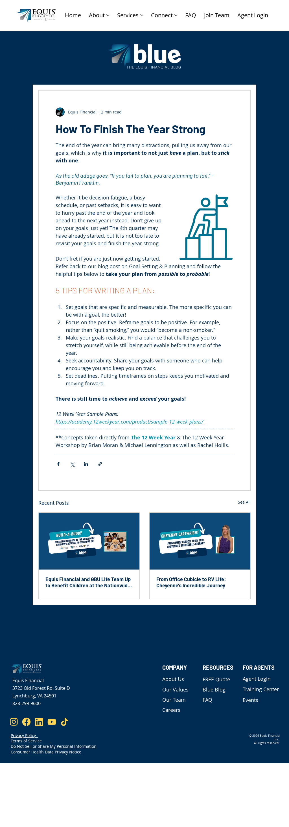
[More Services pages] (141, 15)
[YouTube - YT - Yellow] (52, 722)
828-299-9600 (26, 703)
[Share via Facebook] (58, 464)
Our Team (174, 699)
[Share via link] (99, 464)
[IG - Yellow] (14, 722)
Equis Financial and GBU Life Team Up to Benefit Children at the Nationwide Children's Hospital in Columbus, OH (88, 582)
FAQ (207, 699)
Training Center (261, 689)
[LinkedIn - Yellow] (39, 722)
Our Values (175, 689)
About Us (173, 679)
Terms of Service (31, 741)
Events (250, 700)
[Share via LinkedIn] (86, 464)
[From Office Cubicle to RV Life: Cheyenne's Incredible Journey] (200, 541)
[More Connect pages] (175, 15)
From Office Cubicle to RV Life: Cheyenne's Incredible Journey (191, 582)
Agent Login (257, 678)
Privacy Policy (24, 735)
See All (244, 502)
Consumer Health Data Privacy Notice (46, 752)
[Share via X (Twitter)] (72, 464)
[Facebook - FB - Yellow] (26, 722)
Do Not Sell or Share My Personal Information (54, 746)
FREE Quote (216, 679)
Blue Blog (214, 689)
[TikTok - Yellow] (64, 722)
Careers (171, 709)
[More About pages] (107, 15)
